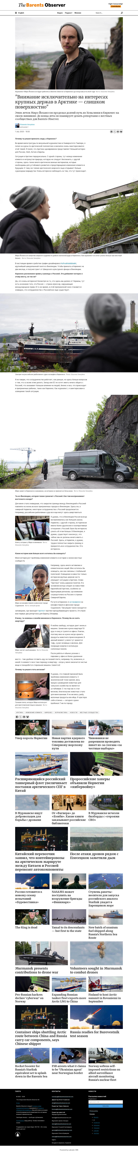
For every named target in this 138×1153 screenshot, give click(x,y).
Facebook (97, 1122)
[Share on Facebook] (111, 131)
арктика (19, 712)
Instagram (97, 1125)
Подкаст (68, 13)
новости (73, 712)
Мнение (78, 13)
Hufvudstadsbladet (68, 263)
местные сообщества (89, 712)
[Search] (122, 12)
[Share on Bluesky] (121, 131)
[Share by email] (117, 131)
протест (41, 611)
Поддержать (20, 1120)
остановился (75, 602)
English (21, 13)
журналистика (61, 712)
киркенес (48, 712)
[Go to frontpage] (42, 5)
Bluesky (96, 1117)
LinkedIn (96, 1130)
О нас (18, 1103)
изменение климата (34, 712)
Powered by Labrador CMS (69, 1150)
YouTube (96, 1133)
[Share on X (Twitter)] (114, 131)
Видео (60, 13)
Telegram (96, 1128)
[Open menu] (16, 12)
